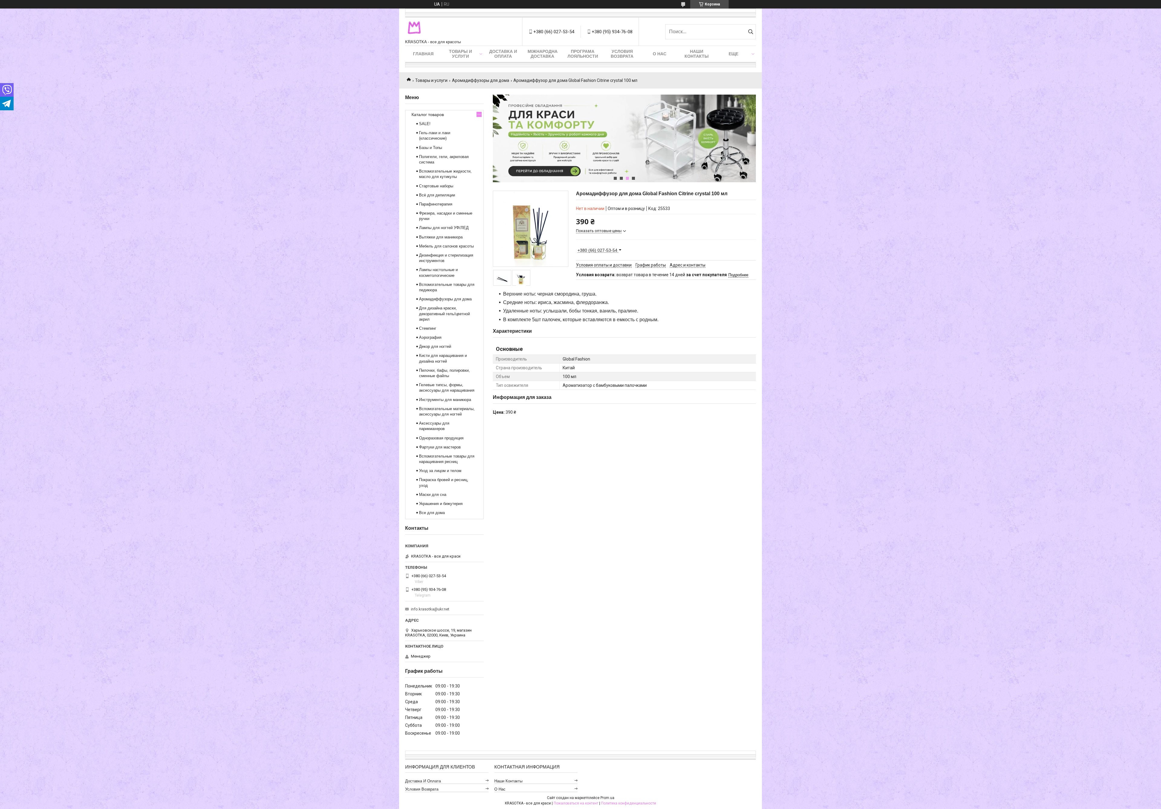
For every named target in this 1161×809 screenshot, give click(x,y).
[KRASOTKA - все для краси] (414, 28)
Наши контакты (697, 54)
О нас (659, 53)
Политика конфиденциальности (628, 803)
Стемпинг (427, 328)
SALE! (425, 123)
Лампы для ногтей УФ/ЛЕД (444, 227)
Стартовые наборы (436, 186)
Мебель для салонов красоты (446, 246)
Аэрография (430, 337)
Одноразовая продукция (441, 438)
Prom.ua (607, 798)
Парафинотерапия (435, 204)
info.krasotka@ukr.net (430, 609)
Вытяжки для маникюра (441, 237)
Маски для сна (432, 494)
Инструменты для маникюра (445, 399)
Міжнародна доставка (543, 54)
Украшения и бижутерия (441, 503)
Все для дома (432, 512)
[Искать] (750, 31)
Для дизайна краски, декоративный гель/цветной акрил (444, 313)
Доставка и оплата (503, 54)
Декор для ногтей (435, 346)
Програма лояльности (582, 54)
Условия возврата (622, 54)
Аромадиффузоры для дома (480, 80)
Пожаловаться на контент (576, 803)
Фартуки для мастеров (440, 447)
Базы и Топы (430, 147)
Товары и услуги (460, 54)
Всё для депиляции (437, 195)
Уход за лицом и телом (440, 470)
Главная (423, 53)
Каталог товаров (427, 114)
